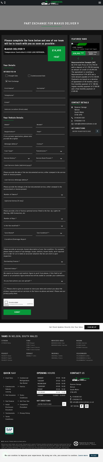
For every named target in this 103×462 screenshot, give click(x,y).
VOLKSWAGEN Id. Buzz (83, 358)
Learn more (83, 455)
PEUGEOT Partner (7, 360)
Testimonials (10, 413)
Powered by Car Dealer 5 (87, 443)
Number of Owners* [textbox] (11, 194)
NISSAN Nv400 (80, 345)
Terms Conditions (24, 396)
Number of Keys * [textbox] (10, 218)
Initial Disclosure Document (9, 407)
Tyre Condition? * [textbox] (43, 233)
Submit (17, 312)
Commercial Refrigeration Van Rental (24, 380)
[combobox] (50, 151)
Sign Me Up (92, 327)
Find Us (22, 386)
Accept (94, 455)
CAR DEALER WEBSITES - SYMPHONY (87, 444)
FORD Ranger (30, 343)
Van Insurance (11, 395)
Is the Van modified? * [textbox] (12, 225)
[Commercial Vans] (51, 3)
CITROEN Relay (6, 343)
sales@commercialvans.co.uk (86, 124)
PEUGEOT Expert (7, 358)
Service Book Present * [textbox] (44, 158)
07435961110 (80, 121)
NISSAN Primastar (82, 347)
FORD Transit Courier (33, 347)
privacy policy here (10, 293)
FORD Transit (30, 345)
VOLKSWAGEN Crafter (83, 356)
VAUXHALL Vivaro (57, 358)
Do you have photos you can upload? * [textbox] (18, 281)
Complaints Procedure (24, 406)
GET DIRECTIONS (43, 401)
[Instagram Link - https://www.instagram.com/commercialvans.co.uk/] (87, 406)
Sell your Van (24, 401)
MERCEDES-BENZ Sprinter (59, 345)
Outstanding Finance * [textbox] (12, 261)
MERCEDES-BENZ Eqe (58, 343)
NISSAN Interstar (81, 343)
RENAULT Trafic (31, 356)
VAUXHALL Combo (57, 356)
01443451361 (80, 118)
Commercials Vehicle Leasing (10, 389)
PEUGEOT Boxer (6, 356)
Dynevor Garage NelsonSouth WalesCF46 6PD (81, 111)
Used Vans (9, 378)
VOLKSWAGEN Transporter (84, 360)
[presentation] (78, 58)
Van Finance (10, 401)
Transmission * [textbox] (41, 151)
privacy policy (22, 441)
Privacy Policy (25, 413)
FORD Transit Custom (33, 349)
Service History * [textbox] (10, 158)
